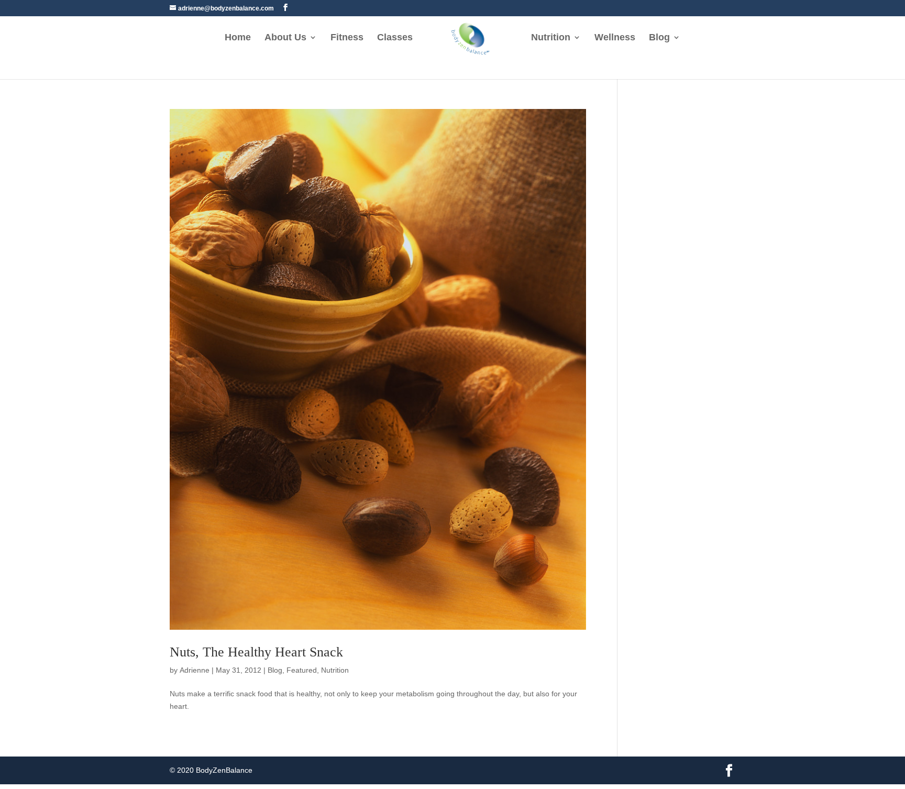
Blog (659, 38)
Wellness (614, 38)
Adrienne (194, 670)
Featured (301, 670)
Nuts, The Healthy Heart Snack (256, 652)
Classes (395, 38)
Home (238, 38)
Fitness (346, 38)
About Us (285, 38)
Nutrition (550, 38)
